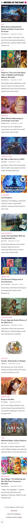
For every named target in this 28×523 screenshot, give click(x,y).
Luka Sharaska (5, 325)
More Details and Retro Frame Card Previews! (12, 29)
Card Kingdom (6, 198)
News (2, 24)
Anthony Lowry (5, 123)
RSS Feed (14, 510)
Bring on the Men (7, 399)
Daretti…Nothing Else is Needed (13, 361)
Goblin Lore (4, 358)
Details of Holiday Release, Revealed (13, 74)
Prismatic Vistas (5, 396)
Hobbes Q (4, 363)
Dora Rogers (4, 402)
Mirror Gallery (5, 276)
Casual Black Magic (6, 156)
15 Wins (3, 438)
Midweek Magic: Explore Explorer (14, 440)
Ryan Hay (3, 241)
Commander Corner (6, 317)
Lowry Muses (4, 115)
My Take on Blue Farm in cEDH (12, 159)
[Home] (15, 2)
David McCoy (5, 34)
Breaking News (5, 476)
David (20, 517)
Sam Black (4, 162)
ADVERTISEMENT (5, 195)
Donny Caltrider (5, 284)
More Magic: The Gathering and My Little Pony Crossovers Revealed (13, 481)
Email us (17, 514)
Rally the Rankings (6, 233)
